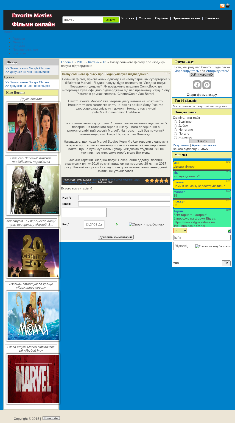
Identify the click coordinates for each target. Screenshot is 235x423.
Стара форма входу (202, 94)
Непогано (186, 129)
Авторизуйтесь (217, 71)
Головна (127, 18)
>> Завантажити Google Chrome (28, 68)
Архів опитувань (204, 145)
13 (104, 62)
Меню (7, 32)
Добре (183, 125)
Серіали (161, 18)
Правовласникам (186, 18)
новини (91, 182)
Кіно (110, 179)
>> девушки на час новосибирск (28, 71)
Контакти (212, 18)
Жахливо (185, 137)
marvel (118, 179)
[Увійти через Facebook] (197, 84)
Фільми (145, 18)
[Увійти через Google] (206, 84)
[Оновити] (229, 231)
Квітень (93, 62)
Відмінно (185, 121)
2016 (80, 62)
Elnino (96, 179)
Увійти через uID (202, 74)
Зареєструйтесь (187, 71)
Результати (181, 145)
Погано (184, 133)
